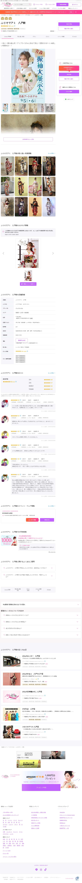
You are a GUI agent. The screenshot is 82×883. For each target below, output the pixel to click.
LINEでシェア (70, 99)
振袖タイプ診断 (35, 828)
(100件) (25, 351)
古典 (4, 831)
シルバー (11, 824)
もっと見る (51, 153)
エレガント (9, 831)
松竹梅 (21, 841)
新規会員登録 (63, 4)
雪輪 (23, 843)
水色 (9, 822)
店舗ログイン (12, 879)
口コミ (47, 36)
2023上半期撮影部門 (20, 357)
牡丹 (22, 839)
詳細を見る (47, 519)
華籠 (10, 843)
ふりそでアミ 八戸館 (20, 747)
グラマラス (5, 834)
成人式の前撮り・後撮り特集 (38, 812)
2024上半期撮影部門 (20, 358)
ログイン (76, 4)
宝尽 (17, 843)
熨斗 (13, 843)
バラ (4, 841)
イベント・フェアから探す (59, 8)
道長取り (10, 845)
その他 (4, 826)
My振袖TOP (5, 877)
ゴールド (5, 824)
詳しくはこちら (52, 552)
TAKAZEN (62, 812)
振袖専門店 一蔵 (64, 828)
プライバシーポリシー (55, 877)
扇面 (4, 843)
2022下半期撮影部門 (20, 355)
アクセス (74, 36)
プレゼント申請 (39, 4)
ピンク (15, 820)
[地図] (31, 318)
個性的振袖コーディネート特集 (39, 817)
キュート (15, 831)
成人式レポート (35, 820)
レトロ (11, 834)
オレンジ (20, 820)
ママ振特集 (34, 815)
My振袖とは (12, 877)
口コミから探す (33, 8)
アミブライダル (19, 308)
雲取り (4, 845)
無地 (4, 839)
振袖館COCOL (63, 820)
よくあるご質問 (51, 4)
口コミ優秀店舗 (35, 825)
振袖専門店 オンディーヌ (66, 817)
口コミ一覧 (5, 853)
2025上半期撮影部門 (20, 360)
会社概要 (6, 879)
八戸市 (21, 312)
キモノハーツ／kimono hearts (67, 815)
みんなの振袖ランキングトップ (11, 815)
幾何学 (18, 845)
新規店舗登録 (20, 879)
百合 (10, 841)
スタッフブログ (20, 877)
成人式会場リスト (38, 877)
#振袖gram (62, 823)
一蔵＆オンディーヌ (65, 825)
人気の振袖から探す (21, 8)
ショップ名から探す (44, 8)
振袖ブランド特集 (35, 823)
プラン (34, 36)
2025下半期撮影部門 (20, 362)
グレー (16, 824)
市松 (22, 845)
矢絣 (14, 845)
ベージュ (10, 820)
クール (20, 831)
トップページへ (78, 0)
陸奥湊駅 (27, 312)
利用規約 (46, 877)
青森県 (17, 312)
